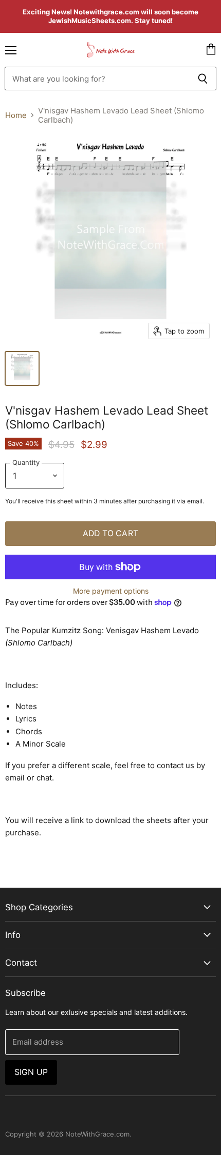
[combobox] (97, 78)
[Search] (202, 78)
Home (16, 115)
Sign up (31, 1072)
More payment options (111, 591)
